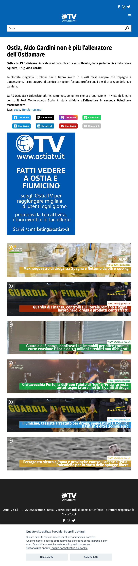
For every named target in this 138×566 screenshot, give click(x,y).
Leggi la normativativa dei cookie (69, 547)
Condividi (23, 117)
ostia (17, 110)
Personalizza (33, 547)
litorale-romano (31, 110)
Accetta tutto (91, 557)
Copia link (94, 126)
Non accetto (47, 557)
